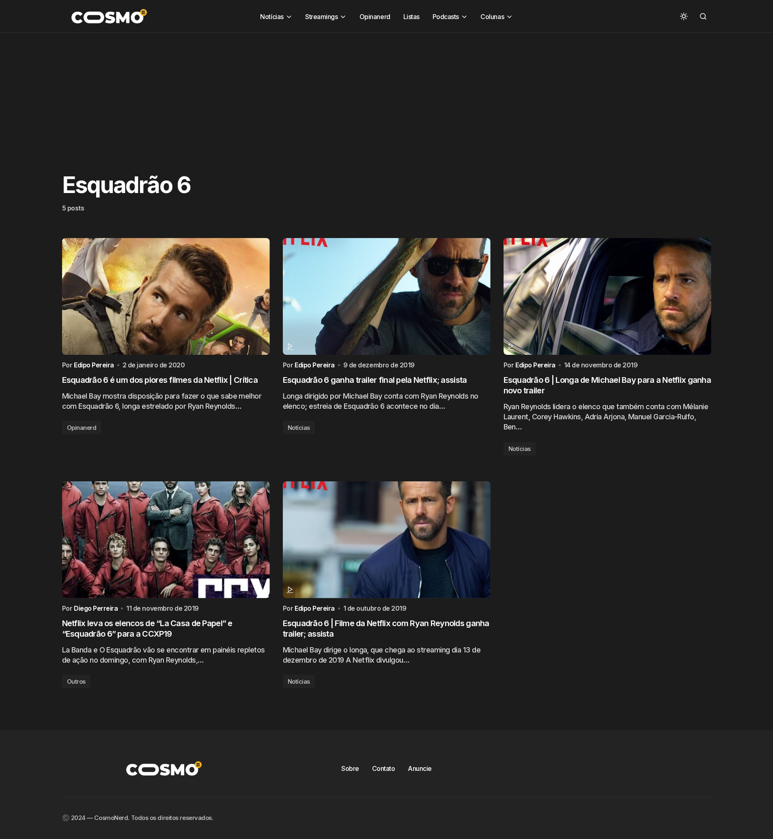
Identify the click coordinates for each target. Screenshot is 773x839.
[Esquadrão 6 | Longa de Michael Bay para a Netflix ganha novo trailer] (607, 296)
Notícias (299, 427)
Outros (76, 681)
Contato (383, 768)
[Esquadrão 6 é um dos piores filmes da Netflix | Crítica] (166, 296)
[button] (684, 16)
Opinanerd (82, 427)
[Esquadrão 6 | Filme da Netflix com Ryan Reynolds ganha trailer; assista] (387, 539)
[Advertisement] (243, 89)
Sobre (350, 768)
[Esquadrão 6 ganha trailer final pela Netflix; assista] (387, 296)
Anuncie (420, 768)
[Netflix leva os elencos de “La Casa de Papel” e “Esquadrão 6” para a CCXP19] (166, 539)
